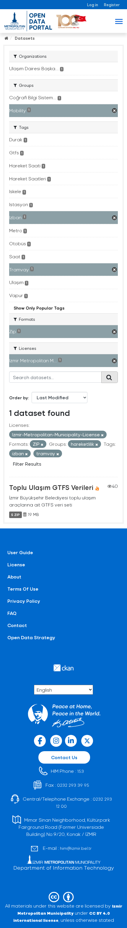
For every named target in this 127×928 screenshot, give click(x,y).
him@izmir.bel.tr (76, 848)
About (14, 576)
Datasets (25, 38)
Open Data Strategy (31, 637)
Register (112, 4)
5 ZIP (15, 514)
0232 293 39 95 (73, 785)
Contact (17, 625)
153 (80, 771)
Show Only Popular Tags (39, 308)
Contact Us (64, 757)
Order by (18, 397)
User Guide (20, 552)
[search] (109, 377)
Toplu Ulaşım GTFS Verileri (51, 487)
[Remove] (102, 435)
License (16, 564)
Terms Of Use (22, 589)
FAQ (12, 613)
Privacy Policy (23, 601)
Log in (92, 4)
